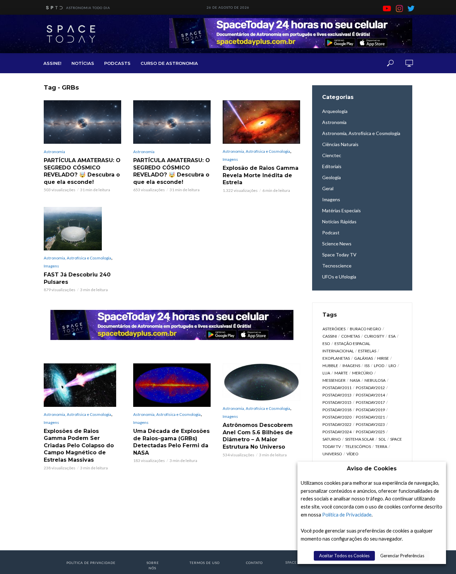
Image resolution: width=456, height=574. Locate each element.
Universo (332, 453)
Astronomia (54, 151)
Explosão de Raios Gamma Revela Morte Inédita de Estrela (260, 175)
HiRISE (383, 358)
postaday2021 (370, 417)
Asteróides (334, 328)
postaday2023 (370, 424)
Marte (341, 372)
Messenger (334, 380)
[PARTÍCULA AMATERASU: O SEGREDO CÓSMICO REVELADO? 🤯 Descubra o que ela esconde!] (82, 122)
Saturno (331, 439)
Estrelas (367, 350)
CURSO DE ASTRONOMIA (169, 63)
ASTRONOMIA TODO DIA (88, 8)
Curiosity (374, 336)
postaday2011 (337, 387)
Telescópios (358, 446)
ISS (367, 365)
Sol (382, 439)
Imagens (230, 159)
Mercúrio (362, 372)
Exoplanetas (336, 358)
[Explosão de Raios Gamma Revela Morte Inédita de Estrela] (261, 122)
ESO (326, 343)
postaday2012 (370, 387)
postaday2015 (337, 402)
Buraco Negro (365, 328)
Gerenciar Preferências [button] (402, 555)
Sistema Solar (359, 439)
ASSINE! (52, 63)
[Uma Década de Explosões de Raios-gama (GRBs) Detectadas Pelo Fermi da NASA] (172, 385)
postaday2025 (370, 431)
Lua (326, 372)
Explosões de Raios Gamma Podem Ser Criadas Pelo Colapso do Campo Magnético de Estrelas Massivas (79, 445)
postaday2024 (337, 431)
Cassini (329, 336)
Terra (381, 446)
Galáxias (363, 358)
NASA (355, 380)
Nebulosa (375, 380)
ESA (392, 336)
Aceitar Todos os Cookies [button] (344, 555)
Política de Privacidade (347, 515)
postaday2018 (337, 409)
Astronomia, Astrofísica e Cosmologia (256, 151)
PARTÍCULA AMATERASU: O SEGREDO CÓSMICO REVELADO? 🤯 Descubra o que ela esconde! (82, 171)
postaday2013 (337, 394)
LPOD (379, 365)
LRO (392, 365)
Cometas (350, 336)
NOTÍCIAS (82, 63)
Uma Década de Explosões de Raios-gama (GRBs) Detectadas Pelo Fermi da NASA (171, 442)
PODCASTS (117, 63)
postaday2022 (337, 424)
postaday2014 (370, 394)
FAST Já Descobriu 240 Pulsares (77, 278)
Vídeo (353, 453)
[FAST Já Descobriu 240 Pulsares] (82, 229)
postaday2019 (370, 409)
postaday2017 (370, 402)
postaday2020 (337, 417)
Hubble (330, 365)
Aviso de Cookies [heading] (372, 468)
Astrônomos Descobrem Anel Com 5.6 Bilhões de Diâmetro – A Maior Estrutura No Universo (258, 436)
